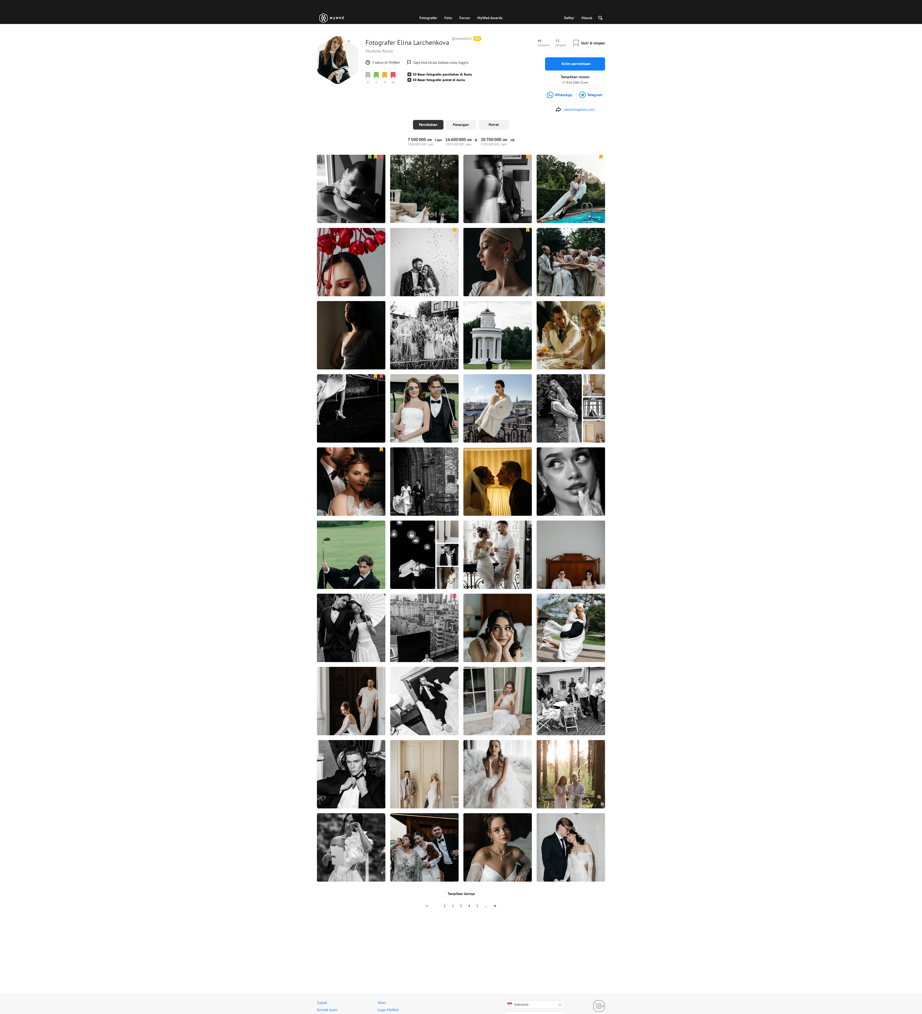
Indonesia (521, 1004)
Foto (448, 17)
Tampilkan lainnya (461, 893)
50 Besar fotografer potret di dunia (439, 80)
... (485, 906)
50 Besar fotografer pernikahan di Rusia (442, 74)
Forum (464, 17)
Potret (494, 124)
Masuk (587, 17)
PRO (477, 38)
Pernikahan (428, 124)
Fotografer (428, 17)
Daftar (569, 17)
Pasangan (461, 124)
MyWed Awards (490, 17)
